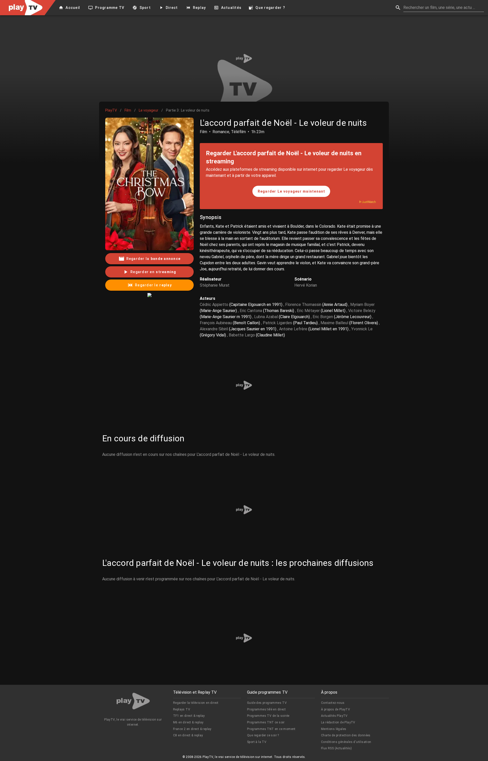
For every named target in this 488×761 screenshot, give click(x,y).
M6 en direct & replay (188, 722)
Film (128, 110)
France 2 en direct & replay (192, 729)
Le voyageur (148, 110)
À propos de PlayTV (335, 709)
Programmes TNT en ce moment (271, 729)
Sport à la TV (256, 742)
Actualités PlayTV (334, 716)
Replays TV (181, 709)
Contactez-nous (333, 703)
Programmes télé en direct (266, 709)
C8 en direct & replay (188, 735)
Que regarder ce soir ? (263, 735)
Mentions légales (333, 729)
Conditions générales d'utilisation (346, 742)
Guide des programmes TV (267, 703)
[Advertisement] (244, 58)
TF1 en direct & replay (189, 716)
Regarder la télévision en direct (196, 703)
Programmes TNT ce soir (266, 722)
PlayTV (111, 110)
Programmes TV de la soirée (268, 716)
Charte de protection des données (346, 735)
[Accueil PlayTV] (133, 702)
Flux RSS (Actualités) (336, 748)
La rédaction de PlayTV (338, 722)
